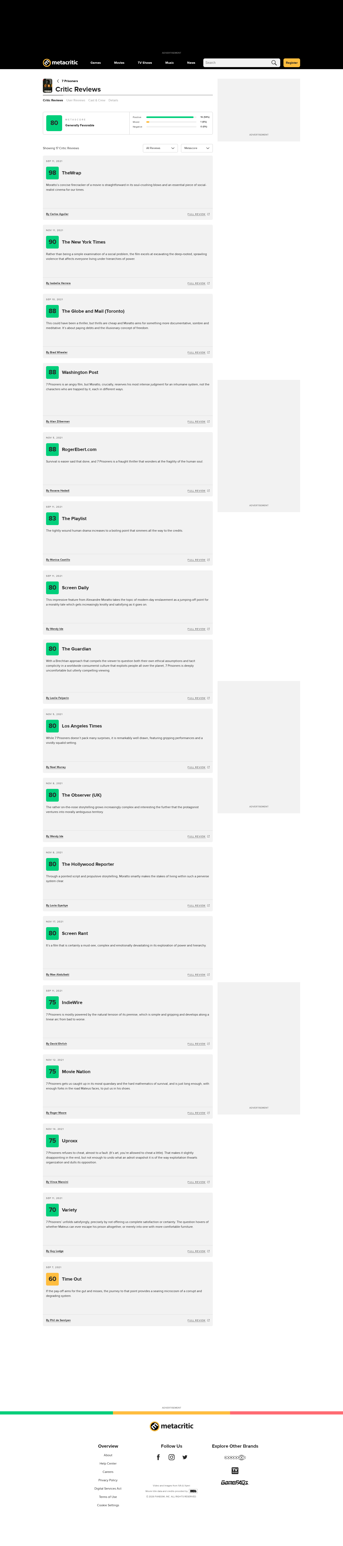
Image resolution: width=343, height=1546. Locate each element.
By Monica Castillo (58, 559)
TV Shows (145, 63)
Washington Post (73, 372)
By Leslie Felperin (57, 698)
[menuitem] (95, 63)
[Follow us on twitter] (184, 1459)
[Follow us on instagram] (171, 1459)
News (191, 63)
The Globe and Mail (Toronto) (86, 311)
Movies (119, 63)
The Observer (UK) (75, 795)
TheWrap (65, 173)
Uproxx (63, 1141)
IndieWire (65, 1002)
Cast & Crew (96, 100)
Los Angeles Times (75, 726)
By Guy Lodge (55, 1251)
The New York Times (77, 242)
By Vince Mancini (57, 1182)
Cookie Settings (108, 1505)
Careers (108, 1472)
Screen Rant (68, 933)
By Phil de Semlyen (58, 1320)
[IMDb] (193, 1491)
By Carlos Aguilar (57, 214)
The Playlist (68, 518)
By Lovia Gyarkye (57, 905)
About (108, 1455)
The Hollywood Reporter (81, 864)
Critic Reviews (53, 100)
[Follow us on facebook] (158, 1459)
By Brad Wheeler (56, 352)
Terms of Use (108, 1497)
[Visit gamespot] (235, 1460)
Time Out (65, 1279)
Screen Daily (69, 588)
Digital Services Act (107, 1489)
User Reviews (75, 100)
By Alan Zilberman (58, 421)
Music (169, 63)
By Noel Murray (56, 767)
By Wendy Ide (54, 629)
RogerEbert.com (72, 449)
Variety (63, 1210)
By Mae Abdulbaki (57, 974)
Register (292, 63)
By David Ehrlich (56, 1043)
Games (96, 63)
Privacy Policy (108, 1480)
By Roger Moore (56, 1113)
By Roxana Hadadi (57, 490)
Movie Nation (70, 1072)
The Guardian (70, 649)
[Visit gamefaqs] (235, 1484)
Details (113, 100)
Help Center (108, 1464)
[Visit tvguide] (235, 1473)
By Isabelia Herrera (58, 283)
